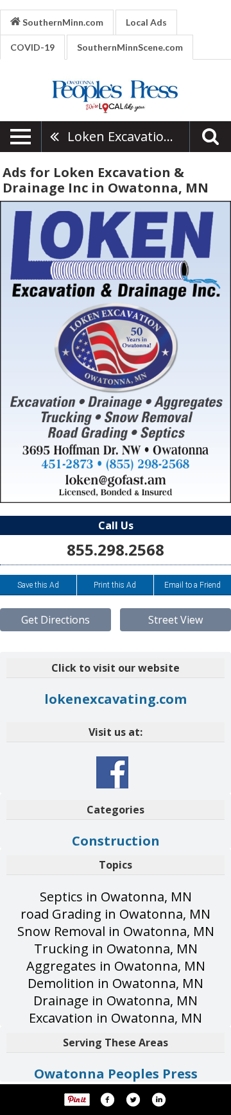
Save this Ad (38, 585)
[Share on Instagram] (158, 1100)
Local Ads (146, 22)
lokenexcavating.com (115, 699)
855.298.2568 (115, 549)
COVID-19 (32, 47)
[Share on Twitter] (132, 1100)
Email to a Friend (192, 585)
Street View (175, 620)
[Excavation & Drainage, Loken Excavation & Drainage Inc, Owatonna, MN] (115, 352)
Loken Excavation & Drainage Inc (128, 136)
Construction (116, 840)
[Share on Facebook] (107, 1100)
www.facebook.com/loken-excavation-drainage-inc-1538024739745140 (112, 772)
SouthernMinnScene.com (130, 47)
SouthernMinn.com (62, 22)
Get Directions (55, 620)
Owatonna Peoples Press (116, 1073)
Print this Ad (115, 585)
